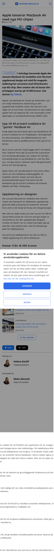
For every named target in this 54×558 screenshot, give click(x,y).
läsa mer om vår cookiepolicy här (18, 278)
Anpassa (27, 294)
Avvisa (27, 302)
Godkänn (27, 286)
